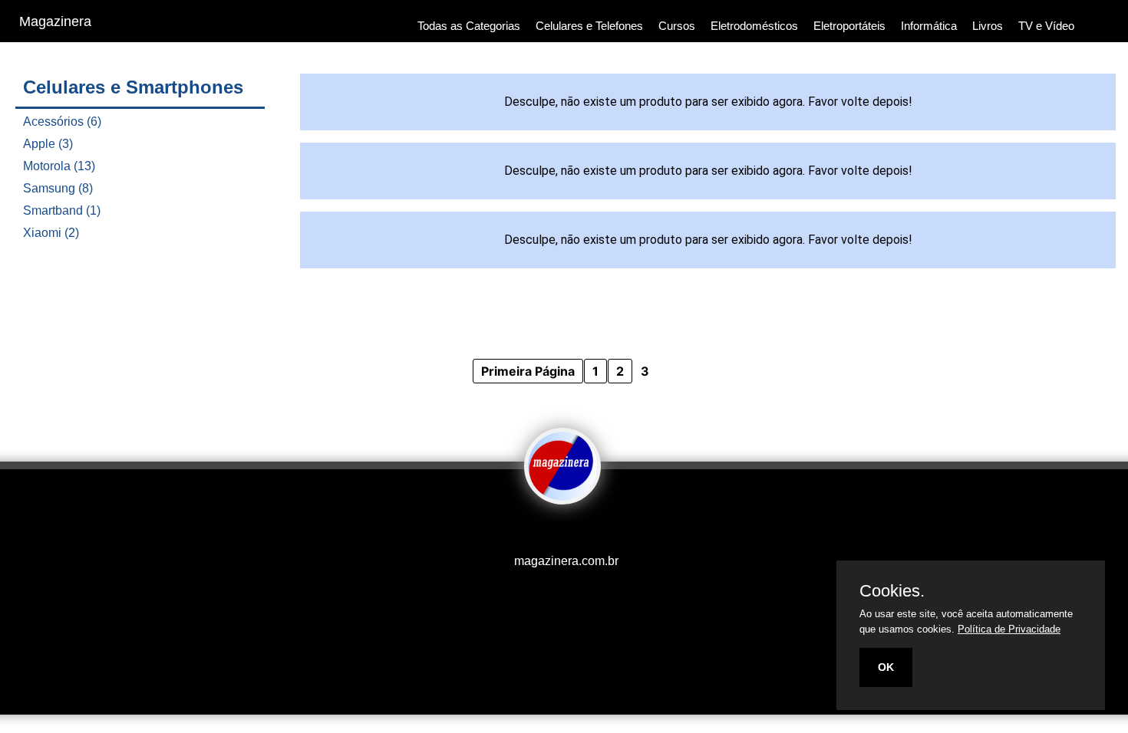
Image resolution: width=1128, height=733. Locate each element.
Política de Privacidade (1009, 629)
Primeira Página (528, 371)
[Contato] (583, 530)
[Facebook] (545, 530)
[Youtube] (537, 530)
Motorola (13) (59, 166)
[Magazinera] (562, 493)
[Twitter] (560, 530)
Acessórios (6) (62, 121)
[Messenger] (591, 530)
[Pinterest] (568, 530)
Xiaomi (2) (51, 232)
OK (886, 667)
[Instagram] (552, 530)
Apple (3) (48, 143)
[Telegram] (575, 530)
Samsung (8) (58, 188)
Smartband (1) (62, 210)
